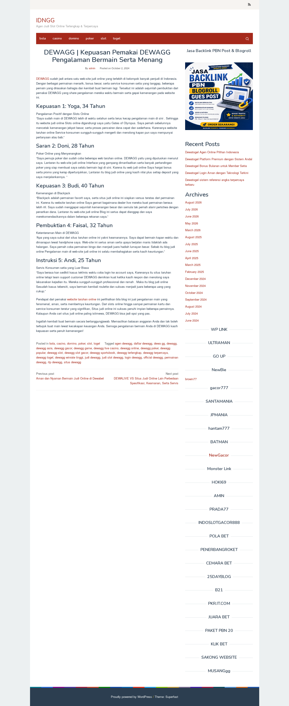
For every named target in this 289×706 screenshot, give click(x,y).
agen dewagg (123, 343)
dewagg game (83, 348)
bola (52, 343)
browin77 (191, 379)
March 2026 (192, 230)
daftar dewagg (143, 343)
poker (81, 343)
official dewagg (153, 357)
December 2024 (195, 278)
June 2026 (192, 216)
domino (72, 343)
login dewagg (133, 357)
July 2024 (191, 313)
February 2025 (194, 272)
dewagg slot (55, 352)
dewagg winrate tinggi (69, 357)
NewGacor (219, 455)
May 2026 (191, 223)
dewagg (172, 343)
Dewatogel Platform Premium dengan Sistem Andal (218, 159)
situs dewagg (72, 362)
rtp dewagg (55, 362)
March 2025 (192, 265)
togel (97, 343)
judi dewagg (92, 357)
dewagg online (129, 348)
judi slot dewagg (112, 357)
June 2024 (192, 320)
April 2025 (191, 258)
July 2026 (191, 209)
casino (61, 343)
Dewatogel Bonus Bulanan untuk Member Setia (216, 166)
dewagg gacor (63, 348)
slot (89, 343)
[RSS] (249, 4)
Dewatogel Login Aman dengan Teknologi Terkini (216, 173)
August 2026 (193, 202)
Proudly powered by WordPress (131, 697)
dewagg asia (44, 348)
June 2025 (192, 251)
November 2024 (195, 285)
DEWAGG (43, 78)
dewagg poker (149, 348)
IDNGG (45, 20)
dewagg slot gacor (76, 352)
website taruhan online (81, 299)
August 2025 (193, 237)
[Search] (247, 38)
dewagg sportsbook (102, 352)
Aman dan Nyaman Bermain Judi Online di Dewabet (70, 375)
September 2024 (196, 299)
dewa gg (159, 343)
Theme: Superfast (166, 697)
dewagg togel (44, 357)
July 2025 (191, 244)
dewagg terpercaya (155, 352)
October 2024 (194, 292)
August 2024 (193, 306)
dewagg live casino (106, 348)
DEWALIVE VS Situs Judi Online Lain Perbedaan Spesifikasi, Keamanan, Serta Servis (146, 378)
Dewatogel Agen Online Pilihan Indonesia (212, 152)
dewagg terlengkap (129, 352)
